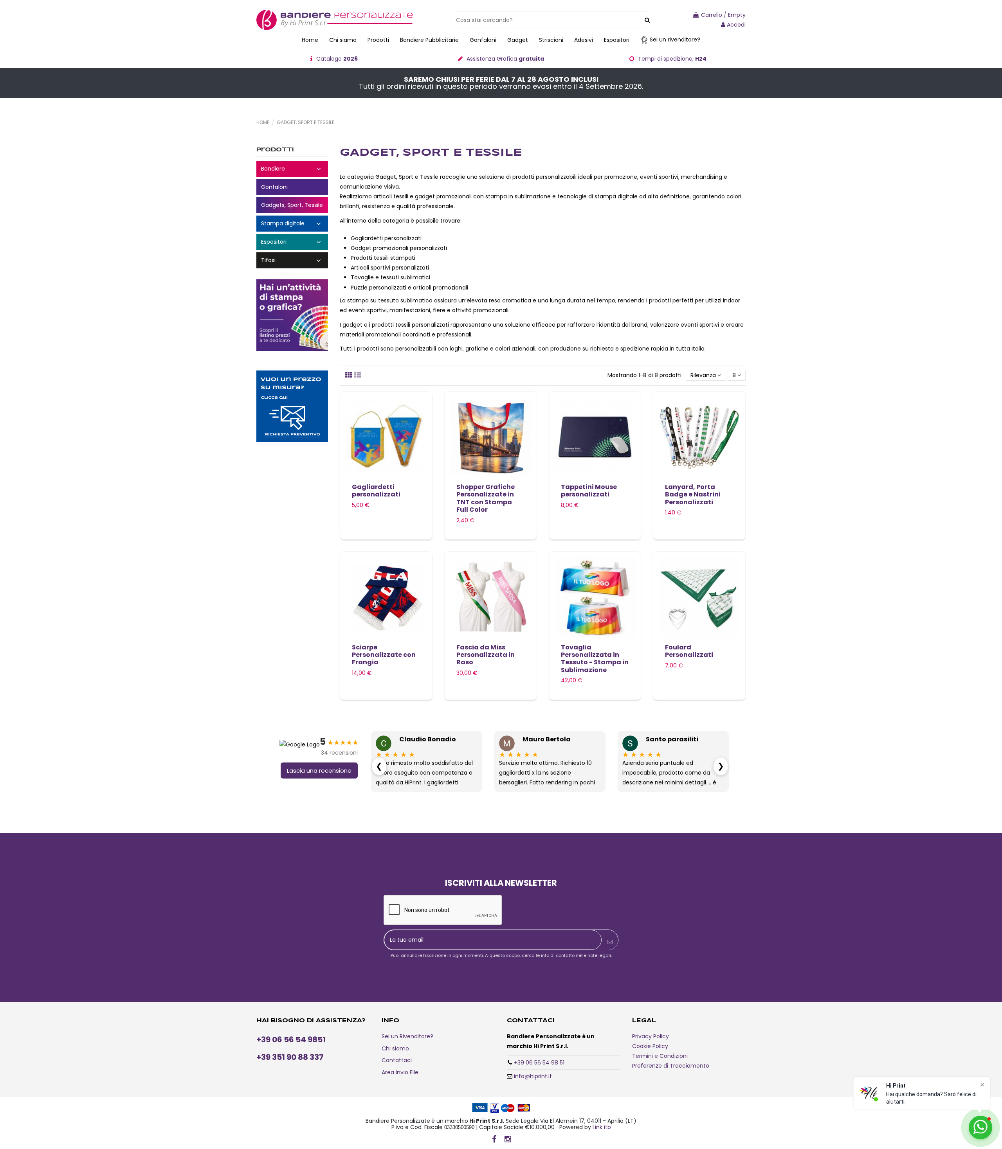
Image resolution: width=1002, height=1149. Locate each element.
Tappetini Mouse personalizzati (589, 490)
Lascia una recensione (319, 770)
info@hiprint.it (533, 1076)
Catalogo (337, 59)
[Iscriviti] (610, 942)
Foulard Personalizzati (689, 651)
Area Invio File (400, 1072)
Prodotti (275, 150)
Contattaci (397, 1060)
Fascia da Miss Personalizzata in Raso (485, 655)
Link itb (602, 1127)
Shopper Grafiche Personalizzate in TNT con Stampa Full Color (485, 498)
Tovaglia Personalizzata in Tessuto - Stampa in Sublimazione (595, 658)
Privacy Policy (650, 1036)
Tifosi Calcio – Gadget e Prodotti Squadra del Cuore (292, 260)
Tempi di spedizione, (672, 59)
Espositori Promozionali (292, 242)
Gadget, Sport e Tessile (292, 205)
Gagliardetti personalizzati (376, 490)
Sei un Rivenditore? (407, 1036)
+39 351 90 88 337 (290, 1057)
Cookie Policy (650, 1046)
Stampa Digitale (292, 224)
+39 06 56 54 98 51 (539, 1062)
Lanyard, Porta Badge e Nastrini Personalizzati (693, 494)
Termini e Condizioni (660, 1056)
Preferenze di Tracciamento (670, 1066)
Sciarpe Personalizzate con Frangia (384, 655)
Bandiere (292, 169)
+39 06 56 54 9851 (291, 1039)
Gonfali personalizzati (292, 187)
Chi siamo (395, 1048)
